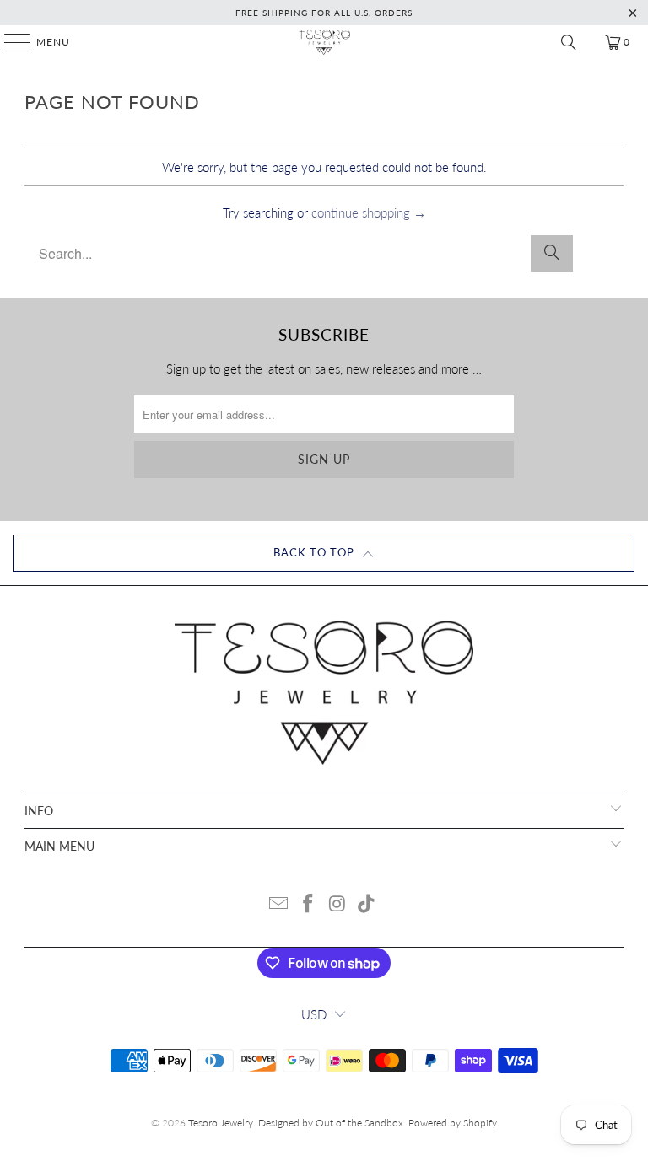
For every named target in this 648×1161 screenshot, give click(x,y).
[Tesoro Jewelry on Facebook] (308, 904)
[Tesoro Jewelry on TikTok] (367, 904)
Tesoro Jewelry (220, 1122)
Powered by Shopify (452, 1122)
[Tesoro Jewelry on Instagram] (338, 904)
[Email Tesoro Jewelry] (279, 904)
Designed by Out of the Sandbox (330, 1122)
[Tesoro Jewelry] (324, 42)
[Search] (569, 42)
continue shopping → (368, 212)
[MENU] (9, 42)
